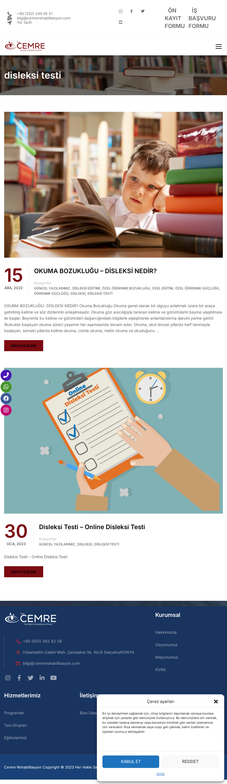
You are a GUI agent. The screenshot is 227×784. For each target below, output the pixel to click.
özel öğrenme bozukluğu (126, 288)
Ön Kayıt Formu (175, 18)
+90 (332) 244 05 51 (34, 13)
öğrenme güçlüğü (51, 293)
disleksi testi (99, 293)
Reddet (190, 761)
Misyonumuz (166, 657)
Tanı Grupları (15, 725)
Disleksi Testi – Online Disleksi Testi (92, 527)
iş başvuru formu (202, 18)
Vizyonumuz (166, 644)
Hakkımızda (166, 632)
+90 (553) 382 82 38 (42, 641)
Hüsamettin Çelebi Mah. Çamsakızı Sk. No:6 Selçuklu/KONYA (78, 652)
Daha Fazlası (23, 345)
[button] (216, 701)
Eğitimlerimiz (15, 737)
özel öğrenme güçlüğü (197, 288)
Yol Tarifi (24, 22)
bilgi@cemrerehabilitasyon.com (43, 18)
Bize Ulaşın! (90, 712)
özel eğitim (162, 288)
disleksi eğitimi (86, 288)
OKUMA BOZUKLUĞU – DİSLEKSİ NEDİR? (95, 271)
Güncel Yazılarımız (52, 288)
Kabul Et (131, 761)
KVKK (161, 774)
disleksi (78, 293)
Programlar (14, 712)
